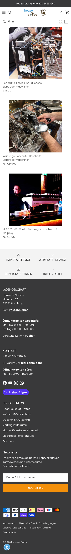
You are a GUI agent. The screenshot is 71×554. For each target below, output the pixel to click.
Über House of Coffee (17, 409)
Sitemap (8, 441)
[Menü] (4, 12)
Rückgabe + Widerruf (40, 527)
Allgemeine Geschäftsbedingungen (37, 523)
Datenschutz (9, 532)
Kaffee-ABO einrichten (17, 414)
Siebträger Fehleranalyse (18, 436)
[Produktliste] (66, 22)
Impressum (9, 523)
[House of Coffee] (35, 12)
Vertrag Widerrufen (15, 425)
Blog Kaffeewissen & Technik (21, 430)
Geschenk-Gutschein (16, 419)
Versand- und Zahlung (14, 527)
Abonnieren (35, 488)
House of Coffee (19, 542)
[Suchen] (11, 12)
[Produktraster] (61, 22)
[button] (6, 547)
